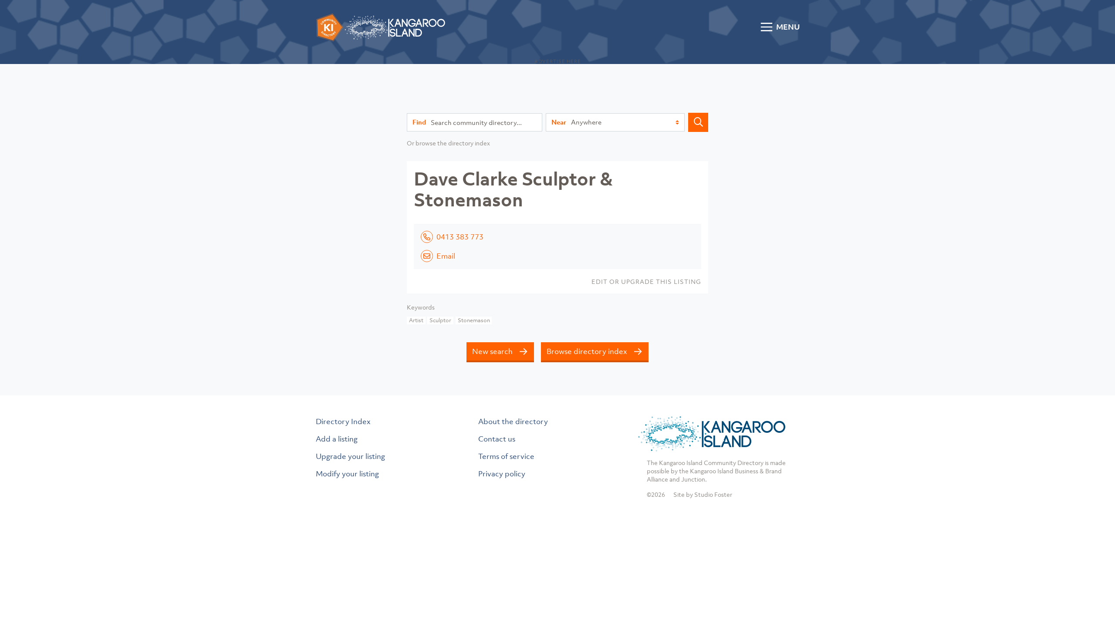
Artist (416, 320)
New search (492, 351)
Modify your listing (347, 474)
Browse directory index (587, 351)
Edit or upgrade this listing (646, 281)
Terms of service (506, 456)
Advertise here (557, 61)
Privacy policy (501, 474)
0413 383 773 (459, 237)
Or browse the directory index (448, 143)
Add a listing (337, 439)
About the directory (513, 421)
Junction (693, 479)
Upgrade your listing (350, 456)
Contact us (496, 439)
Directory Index (343, 421)
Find (419, 122)
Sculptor (440, 320)
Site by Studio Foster (702, 494)
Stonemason (474, 320)
